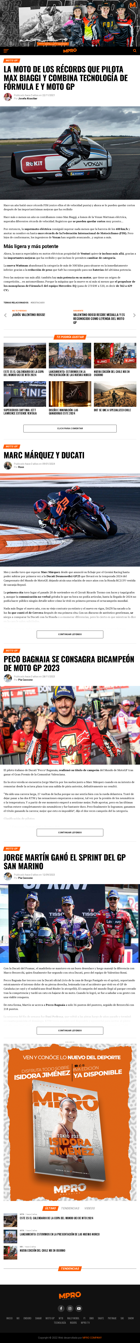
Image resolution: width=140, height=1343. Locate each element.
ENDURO (27, 1318)
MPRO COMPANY (92, 1337)
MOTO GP (50, 1318)
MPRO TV (85, 1322)
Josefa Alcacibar (27, 98)
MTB (61, 1318)
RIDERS (73, 1322)
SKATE (101, 1318)
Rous (21, 467)
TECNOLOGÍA (60, 1322)
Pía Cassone (25, 679)
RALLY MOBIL (73, 1318)
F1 (84, 1318)
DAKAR (38, 1318)
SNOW (131, 1318)
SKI (122, 1318)
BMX (91, 1318)
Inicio (9, 1318)
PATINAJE (112, 1318)
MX (18, 1318)
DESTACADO (38, 303)
